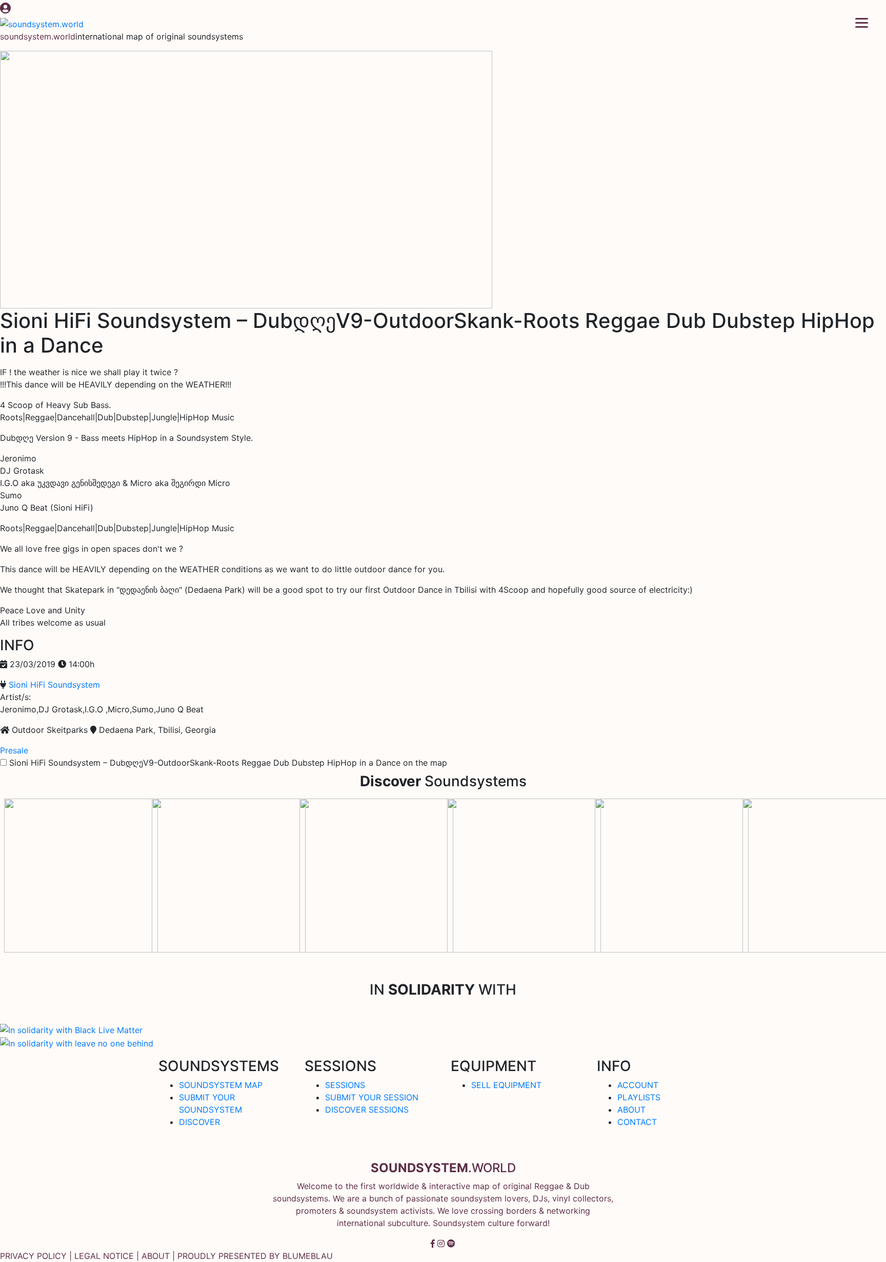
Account (637, 1085)
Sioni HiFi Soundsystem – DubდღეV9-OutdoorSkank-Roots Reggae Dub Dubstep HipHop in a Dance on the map (228, 763)
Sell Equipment (506, 1085)
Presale (14, 750)
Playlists (638, 1097)
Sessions (345, 1085)
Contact (637, 1122)
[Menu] (862, 22)
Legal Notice (104, 1256)
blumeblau (308, 1256)
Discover (199, 1122)
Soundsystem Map (221, 1085)
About (631, 1109)
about (156, 1256)
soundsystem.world (37, 36)
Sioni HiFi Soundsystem (54, 684)
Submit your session (371, 1097)
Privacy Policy (33, 1256)
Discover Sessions (367, 1109)
